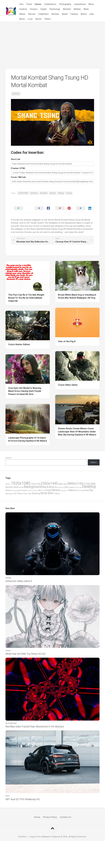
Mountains (64, 490)
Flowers (34, 9)
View (29, 494)
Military (77, 9)
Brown (61, 487)
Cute (91, 14)
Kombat (43, 193)
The (14, 493)
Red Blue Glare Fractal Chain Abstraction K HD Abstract (34, 726)
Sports (38, 19)
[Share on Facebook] (42, 208)
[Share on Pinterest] (62, 208)
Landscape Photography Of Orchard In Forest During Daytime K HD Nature (27, 439)
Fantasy (74, 14)
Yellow (57, 493)
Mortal (52, 193)
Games (38, 4)
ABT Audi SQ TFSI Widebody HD (22, 799)
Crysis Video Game (68, 385)
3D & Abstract (11, 723)
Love (30, 19)
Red (87, 490)
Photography (65, 4)
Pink (78, 490)
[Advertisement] (52, 42)
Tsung (69, 193)
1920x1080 (23, 193)
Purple (82, 490)
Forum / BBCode (18, 177)
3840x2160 (75, 483)
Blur (56, 487)
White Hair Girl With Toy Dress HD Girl (25, 653)
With (50, 493)
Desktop (34, 193)
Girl (39, 490)
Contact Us (65, 817)
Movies (31, 14)
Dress (8, 490)
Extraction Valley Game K (18, 581)
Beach (65, 14)
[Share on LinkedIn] (83, 208)
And (16, 487)
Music (22, 19)
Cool (76, 487)
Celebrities (43, 14)
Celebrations (50, 4)
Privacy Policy (50, 817)
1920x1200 (35, 484)
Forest (30, 490)
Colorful (72, 487)
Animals (55, 14)
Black (86, 9)
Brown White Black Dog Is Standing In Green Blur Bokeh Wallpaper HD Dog (77, 296)
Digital (43, 9)
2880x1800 (62, 484)
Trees (19, 493)
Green (48, 490)
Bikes (91, 4)
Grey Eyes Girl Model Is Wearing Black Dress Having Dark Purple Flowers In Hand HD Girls (24, 391)
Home (37, 817)
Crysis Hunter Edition (19, 344)
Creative (23, 9)
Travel (29, 4)
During (13, 490)
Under (25, 494)
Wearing (36, 493)
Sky (91, 490)
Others (47, 19)
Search (8, 458)
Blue (51, 487)
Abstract (67, 9)
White (43, 493)
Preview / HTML (18, 168)
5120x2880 (89, 483)
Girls (43, 490)
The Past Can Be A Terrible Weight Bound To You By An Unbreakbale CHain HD (26, 298)
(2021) (7, 484)
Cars (21, 4)
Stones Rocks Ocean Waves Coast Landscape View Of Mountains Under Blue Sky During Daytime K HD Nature (77, 431)
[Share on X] (21, 208)
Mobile (56, 490)
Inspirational (80, 4)
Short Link (15, 159)
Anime (84, 14)
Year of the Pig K (66, 341)
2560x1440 (49, 483)
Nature (22, 14)
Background (33, 487)
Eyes (18, 490)
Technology (54, 9)
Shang (61, 193)
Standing (8, 494)
